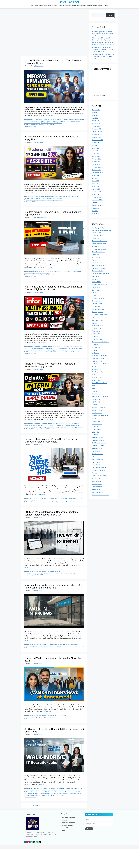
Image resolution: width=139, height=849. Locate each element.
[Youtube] (28, 842)
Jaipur (94, 375)
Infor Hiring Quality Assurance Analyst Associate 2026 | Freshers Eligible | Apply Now (53, 288)
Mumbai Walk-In (58, 793)
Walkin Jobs (71, 5)
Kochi (93, 388)
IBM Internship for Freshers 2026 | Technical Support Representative (52, 213)
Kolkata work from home (100, 396)
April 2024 (95, 186)
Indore (94, 366)
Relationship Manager (99, 470)
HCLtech (40, 573)
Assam (94, 260)
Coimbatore (73, 425)
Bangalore (39, 196)
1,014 (32, 805)
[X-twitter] (40, 842)
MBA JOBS (50, 793)
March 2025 (96, 156)
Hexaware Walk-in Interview (67, 501)
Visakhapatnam (97, 486)
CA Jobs (94, 293)
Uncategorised (97, 484)
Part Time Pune (97, 448)
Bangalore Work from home (101, 273)
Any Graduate (37, 119)
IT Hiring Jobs (43, 793)
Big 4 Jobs (92, 5)
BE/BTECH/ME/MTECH (56, 119)
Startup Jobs (99, 5)
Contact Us (65, 820)
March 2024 (96, 189)
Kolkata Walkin (96, 394)
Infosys (28, 124)
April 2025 (95, 153)
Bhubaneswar (96, 287)
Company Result (97, 312)
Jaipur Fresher (96, 377)
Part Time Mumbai (98, 446)
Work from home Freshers (100, 495)
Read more (49, 115)
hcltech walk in (56, 573)
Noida (94, 418)
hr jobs (36, 793)
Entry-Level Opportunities (44, 717)
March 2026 (96, 123)
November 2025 (97, 134)
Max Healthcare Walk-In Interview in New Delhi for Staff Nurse (67, 646)
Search (110, 15)
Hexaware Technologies (53, 501)
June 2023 (95, 213)
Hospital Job (66, 644)
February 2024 (97, 192)
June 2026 (95, 115)
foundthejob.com (69, 2)
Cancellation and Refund (68, 822)
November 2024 (97, 167)
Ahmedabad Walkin (98, 252)
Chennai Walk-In (30, 791)
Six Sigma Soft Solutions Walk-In (72, 793)
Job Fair (36, 200)
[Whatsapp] (37, 842)
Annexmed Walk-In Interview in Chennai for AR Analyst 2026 (53, 659)
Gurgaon (73, 271)
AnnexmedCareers (31, 717)
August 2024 (96, 175)
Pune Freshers (58, 123)
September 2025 (97, 140)
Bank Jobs (86, 5)
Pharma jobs (96, 451)
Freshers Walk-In (64, 791)
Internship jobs (79, 5)
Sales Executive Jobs (99, 476)
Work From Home (63, 5)
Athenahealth (30, 200)
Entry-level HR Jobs (53, 791)
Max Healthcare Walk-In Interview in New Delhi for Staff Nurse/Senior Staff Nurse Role (54, 586)
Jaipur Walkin (96, 380)
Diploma (94, 323)
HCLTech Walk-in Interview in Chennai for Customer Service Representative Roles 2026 (51, 513)
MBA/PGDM (96, 402)
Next (37, 805)
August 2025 (96, 142)
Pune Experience (48, 123)
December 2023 (97, 197)
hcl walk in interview (31, 573)
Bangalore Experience (48, 196)
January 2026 (96, 129)
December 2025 (97, 132)
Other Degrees (74, 644)
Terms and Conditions (67, 825)
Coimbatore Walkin (98, 309)
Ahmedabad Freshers (46, 346)
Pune (42, 123)
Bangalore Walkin (97, 271)
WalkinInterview (44, 574)
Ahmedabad (36, 346)
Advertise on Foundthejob (68, 817)
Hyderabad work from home (101, 364)
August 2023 (96, 208)
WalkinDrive (37, 574)
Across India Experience (99, 241)
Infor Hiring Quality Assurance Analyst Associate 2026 (41, 351)
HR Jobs (94, 350)
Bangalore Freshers (60, 196)
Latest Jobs (38, 5)
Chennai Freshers (40, 198)
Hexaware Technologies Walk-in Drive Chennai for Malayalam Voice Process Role (51, 440)
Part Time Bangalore (44, 273)
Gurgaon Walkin (97, 339)
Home (32, 5)
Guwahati (95, 344)
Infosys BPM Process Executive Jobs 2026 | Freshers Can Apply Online (52, 61)
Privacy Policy (65, 828)
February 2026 (97, 126)
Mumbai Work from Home (100, 415)
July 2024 (95, 178)
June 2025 (95, 148)
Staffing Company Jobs (30, 795)
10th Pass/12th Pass (98, 228)
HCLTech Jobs (47, 573)
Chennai (65, 119)
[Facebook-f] (25, 842)
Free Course (96, 331)
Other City (95, 426)
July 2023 (95, 211)
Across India (96, 238)
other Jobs (30, 273)
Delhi (25, 348)
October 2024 (96, 170)
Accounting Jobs (97, 235)
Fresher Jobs (54, 5)
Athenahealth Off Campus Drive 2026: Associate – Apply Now (51, 138)
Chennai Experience (73, 119)
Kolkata (81, 427)
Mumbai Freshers (35, 123)
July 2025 (95, 145)
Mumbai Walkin (55, 790)
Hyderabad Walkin (98, 361)
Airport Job (95, 254)
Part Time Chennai (98, 440)
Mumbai (73, 121)
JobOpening (42, 124)
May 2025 (95, 151)
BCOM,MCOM (45, 119)
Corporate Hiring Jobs (42, 791)
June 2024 (95, 181)
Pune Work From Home (99, 467)
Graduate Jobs (74, 791)
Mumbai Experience (29, 350)
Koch (93, 385)
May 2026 (95, 118)
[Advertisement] (54, 21)
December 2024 (97, 164)
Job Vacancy (34, 124)
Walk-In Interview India (57, 795)
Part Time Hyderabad (99, 443)
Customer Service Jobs (99, 314)
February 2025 (96, 159)
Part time (36, 273)
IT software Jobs (31, 196)
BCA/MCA (95, 279)
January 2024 (96, 194)
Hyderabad (42, 121)
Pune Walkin (96, 465)
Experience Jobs (46, 5)
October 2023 (96, 202)
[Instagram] (34, 842)
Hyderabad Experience (52, 121)
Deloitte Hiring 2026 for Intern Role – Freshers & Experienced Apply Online (49, 365)
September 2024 (97, 172)
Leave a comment (31, 126)
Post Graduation (97, 454)
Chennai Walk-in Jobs (32, 501)
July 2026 (95, 112)
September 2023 (97, 205)
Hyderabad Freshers (64, 121)
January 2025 (96, 162)
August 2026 (96, 110)
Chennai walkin (72, 498)
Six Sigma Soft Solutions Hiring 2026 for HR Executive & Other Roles (54, 730)
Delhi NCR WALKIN (42, 644)
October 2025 (96, 137)
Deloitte (28, 428)
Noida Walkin (96, 421)
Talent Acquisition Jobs (44, 795)
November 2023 (97, 200)
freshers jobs (42, 501)
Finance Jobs (96, 328)
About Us (64, 830)
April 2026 (95, 121)
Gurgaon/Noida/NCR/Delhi (31, 427)
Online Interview (97, 424)
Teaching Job (96, 481)
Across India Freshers (99, 243)
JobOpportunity (50, 124)
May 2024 (95, 183)
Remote (94, 473)
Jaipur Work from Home (99, 383)
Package (106, 5)
